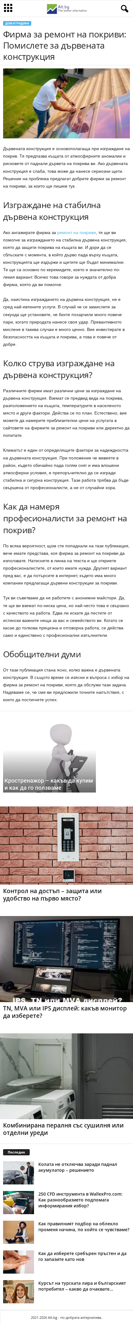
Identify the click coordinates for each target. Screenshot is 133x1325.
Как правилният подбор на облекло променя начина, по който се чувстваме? (83, 1226)
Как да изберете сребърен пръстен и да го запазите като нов (82, 1256)
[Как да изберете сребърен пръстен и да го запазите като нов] (18, 1262)
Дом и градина (17, 23)
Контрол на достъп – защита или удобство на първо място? (52, 894)
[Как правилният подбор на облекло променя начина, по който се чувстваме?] (18, 1232)
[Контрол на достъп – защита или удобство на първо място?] (66, 845)
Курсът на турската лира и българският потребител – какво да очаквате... (82, 1286)
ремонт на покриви (76, 232)
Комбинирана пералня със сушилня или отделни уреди (63, 1129)
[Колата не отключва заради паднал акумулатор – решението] (18, 1172)
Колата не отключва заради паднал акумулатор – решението (77, 1167)
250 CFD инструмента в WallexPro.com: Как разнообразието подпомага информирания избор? (80, 1200)
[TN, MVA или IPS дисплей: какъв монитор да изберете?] (66, 959)
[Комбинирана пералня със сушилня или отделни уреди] (66, 1076)
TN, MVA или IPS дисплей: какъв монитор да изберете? (65, 1012)
